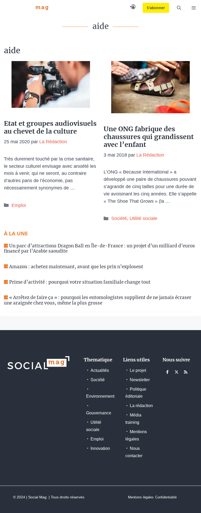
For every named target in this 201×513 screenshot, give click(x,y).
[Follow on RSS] (186, 372)
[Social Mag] (27, 8)
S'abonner (156, 7)
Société (119, 218)
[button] (179, 8)
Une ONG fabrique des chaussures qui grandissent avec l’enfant (149, 137)
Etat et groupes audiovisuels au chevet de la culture (50, 127)
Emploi (19, 205)
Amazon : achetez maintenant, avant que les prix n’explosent (76, 267)
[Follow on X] (177, 372)
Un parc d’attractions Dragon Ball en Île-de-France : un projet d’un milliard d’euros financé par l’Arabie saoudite (99, 248)
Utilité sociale (143, 218)
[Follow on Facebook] (167, 372)
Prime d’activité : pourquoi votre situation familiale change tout (79, 282)
